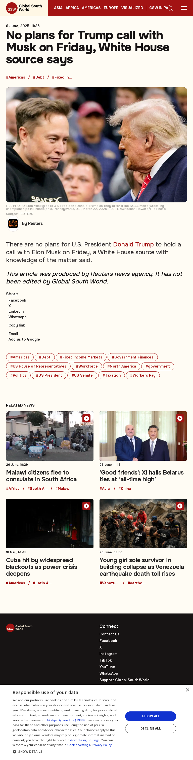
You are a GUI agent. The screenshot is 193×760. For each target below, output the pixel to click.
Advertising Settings (85, 740)
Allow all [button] (150, 716)
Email (13, 334)
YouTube (107, 667)
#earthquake (137, 583)
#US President (49, 375)
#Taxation (112, 375)
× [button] (187, 690)
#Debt (38, 78)
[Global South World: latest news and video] (24, 8)
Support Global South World (125, 680)
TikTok (106, 660)
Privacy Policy (102, 745)
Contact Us (110, 634)
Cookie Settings (78, 745)
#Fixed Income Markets (62, 78)
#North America (121, 366)
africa (72, 8)
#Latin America (43, 583)
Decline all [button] (150, 728)
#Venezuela (110, 583)
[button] (66, 751)
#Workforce (87, 366)
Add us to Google (24, 339)
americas (91, 8)
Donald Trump (133, 244)
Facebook (17, 300)
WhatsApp (109, 673)
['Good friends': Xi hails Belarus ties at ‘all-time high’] (143, 451)
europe (111, 8)
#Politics (18, 375)
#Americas (15, 78)
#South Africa (37, 489)
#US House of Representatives (38, 366)
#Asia (105, 489)
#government (158, 366)
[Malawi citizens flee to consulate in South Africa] (49, 451)
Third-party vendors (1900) (65, 720)
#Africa (13, 489)
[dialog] (96, 722)
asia (58, 8)
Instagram (108, 654)
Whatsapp (18, 317)
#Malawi (62, 489)
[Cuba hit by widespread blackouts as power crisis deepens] (49, 542)
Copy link (17, 325)
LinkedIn (16, 311)
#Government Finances (133, 357)
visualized (132, 8)
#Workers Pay (143, 375)
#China (124, 489)
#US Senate (82, 375)
